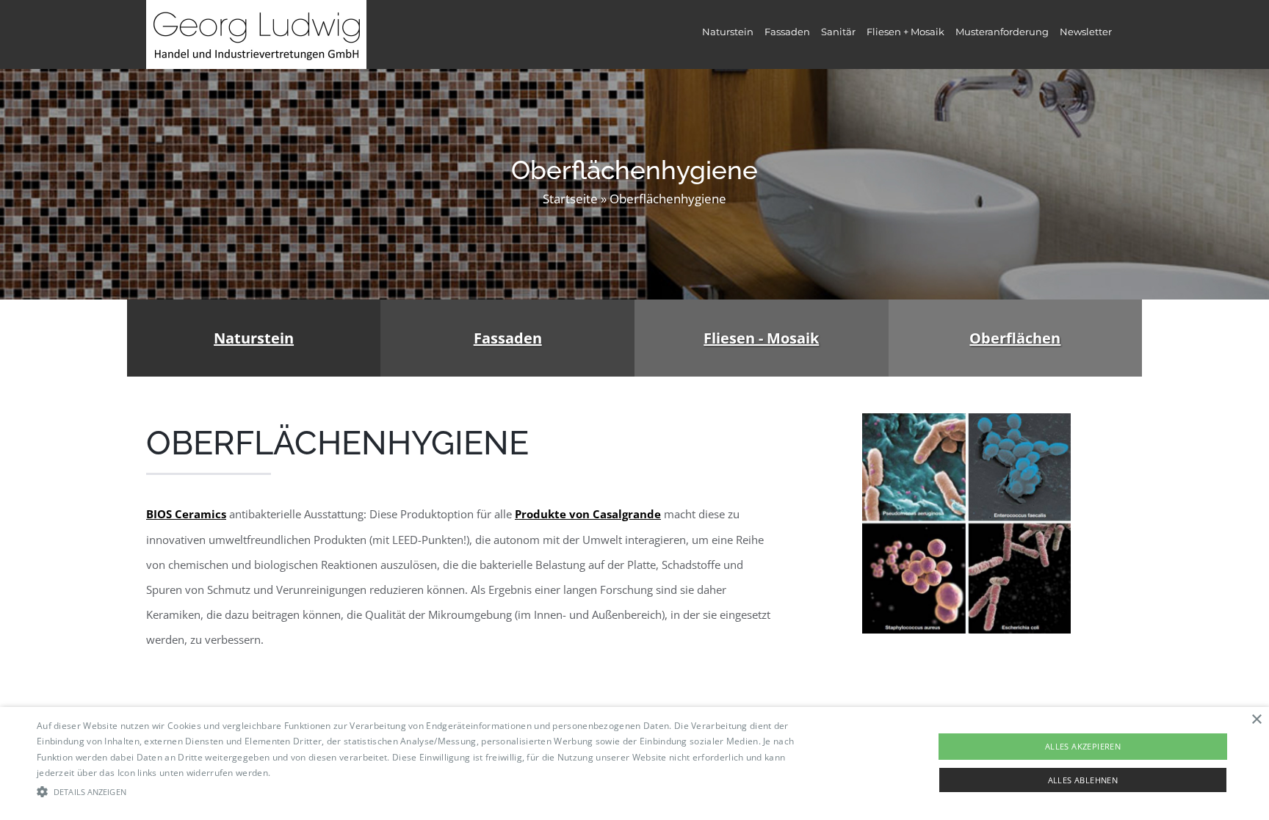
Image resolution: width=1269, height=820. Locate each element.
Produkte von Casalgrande (588, 514)
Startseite (570, 198)
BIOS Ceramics (186, 514)
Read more (296, 772)
